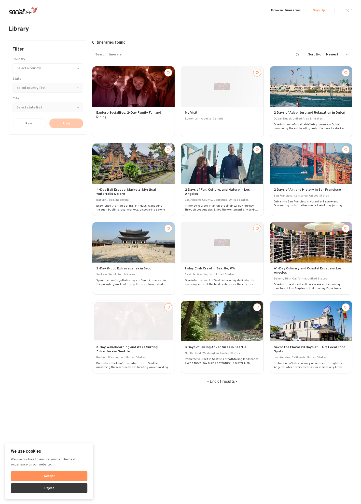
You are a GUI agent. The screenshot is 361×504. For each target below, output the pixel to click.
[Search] (297, 54)
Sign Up (319, 10)
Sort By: (314, 55)
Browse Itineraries (286, 10)
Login (348, 10)
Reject (49, 488)
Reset (30, 123)
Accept (49, 476)
